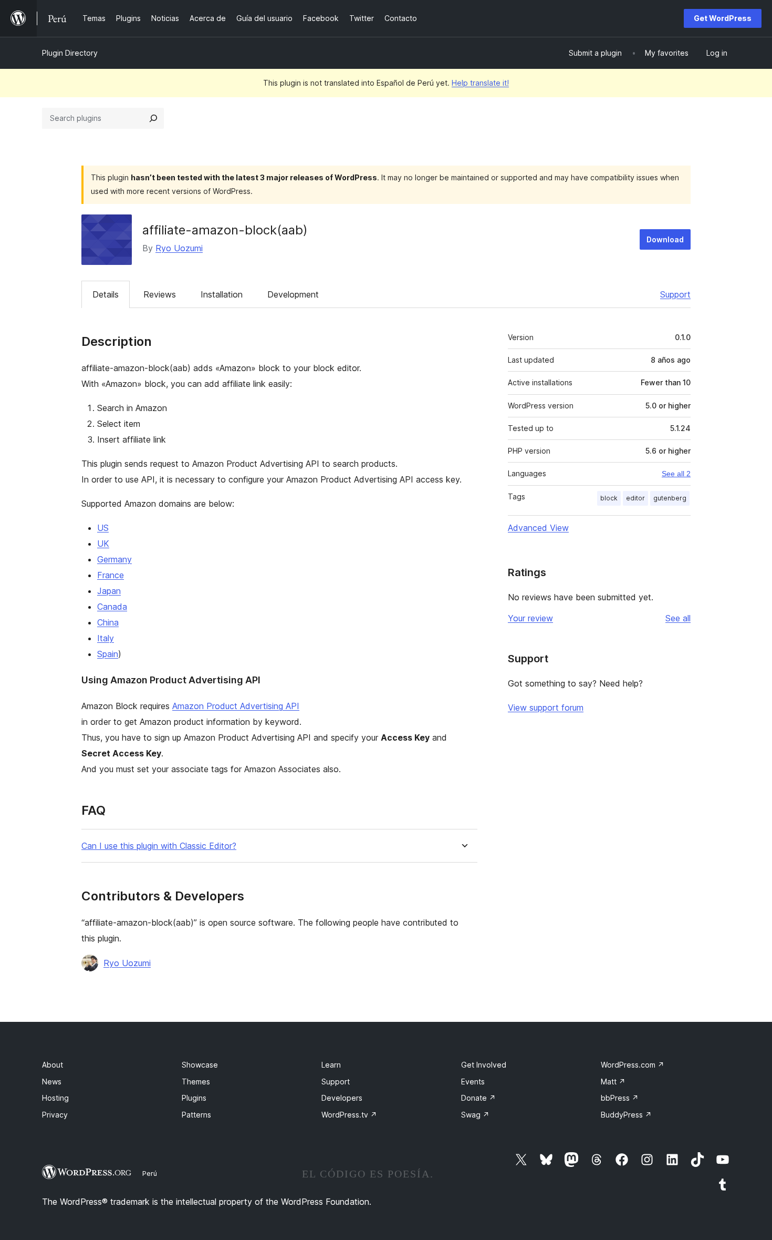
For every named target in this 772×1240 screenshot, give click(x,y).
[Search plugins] (153, 118)
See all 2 (676, 473)
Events (473, 1081)
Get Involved (483, 1064)
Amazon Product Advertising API (235, 706)
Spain (107, 654)
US (103, 527)
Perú (149, 1173)
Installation (222, 294)
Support (675, 294)
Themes (196, 1081)
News (51, 1081)
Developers (341, 1097)
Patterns (196, 1114)
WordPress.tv (349, 1114)
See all (678, 618)
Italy (105, 638)
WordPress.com (632, 1064)
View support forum (545, 707)
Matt (613, 1081)
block (609, 498)
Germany (114, 559)
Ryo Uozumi (179, 248)
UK (103, 543)
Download (665, 239)
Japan (109, 591)
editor (635, 498)
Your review (530, 618)
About (52, 1064)
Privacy (55, 1114)
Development (293, 294)
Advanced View (538, 527)
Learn (331, 1064)
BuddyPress (626, 1114)
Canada (112, 606)
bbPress (620, 1097)
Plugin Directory (70, 52)
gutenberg (669, 498)
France (110, 575)
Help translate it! (480, 82)
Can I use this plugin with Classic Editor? (158, 846)
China (108, 622)
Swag (475, 1114)
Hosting (55, 1097)
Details (105, 294)
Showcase (200, 1064)
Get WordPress (723, 18)
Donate (478, 1097)
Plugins (194, 1097)
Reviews (159, 294)
